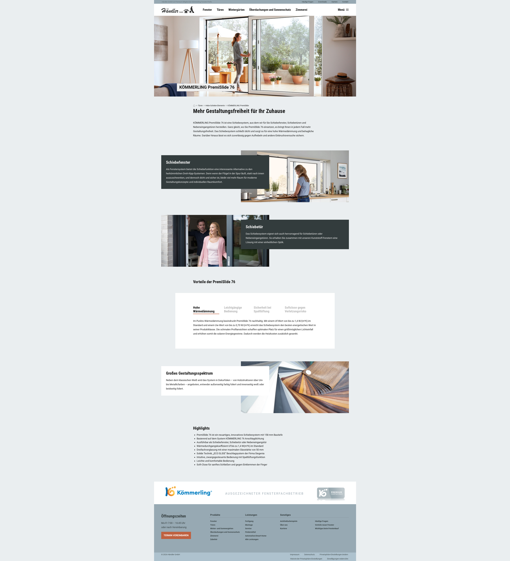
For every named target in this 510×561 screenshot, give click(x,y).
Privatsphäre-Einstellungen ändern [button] (334, 554)
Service (248, 528)
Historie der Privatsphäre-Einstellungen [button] (306, 559)
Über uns (284, 525)
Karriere (334, 2)
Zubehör (213, 539)
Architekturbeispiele (288, 521)
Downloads (322, 2)
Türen (200, 105)
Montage (249, 525)
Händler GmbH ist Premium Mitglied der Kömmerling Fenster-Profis (187, 2)
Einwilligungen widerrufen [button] (337, 559)
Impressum (294, 554)
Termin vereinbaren (176, 535)
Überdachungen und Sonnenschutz (225, 532)
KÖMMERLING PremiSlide (238, 105)
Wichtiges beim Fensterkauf (327, 528)
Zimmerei (214, 536)
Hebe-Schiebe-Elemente (215, 105)
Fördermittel (250, 532)
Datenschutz (309, 554)
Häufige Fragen (307, 2)
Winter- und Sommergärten (221, 528)
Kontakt (345, 2)
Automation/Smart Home (255, 536)
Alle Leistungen (251, 539)
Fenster (213, 521)
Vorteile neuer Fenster (324, 525)
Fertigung (249, 521)
